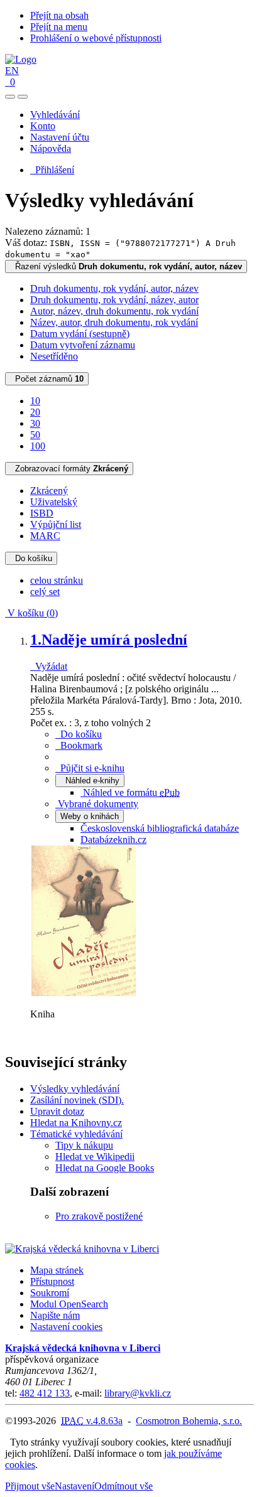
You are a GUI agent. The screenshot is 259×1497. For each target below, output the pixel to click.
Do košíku (31, 558)
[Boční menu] (10, 97)
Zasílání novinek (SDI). (77, 1100)
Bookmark (78, 745)
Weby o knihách (89, 816)
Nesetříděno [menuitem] (54, 356)
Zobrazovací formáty (69, 468)
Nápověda (50, 148)
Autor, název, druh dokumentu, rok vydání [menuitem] (114, 311)
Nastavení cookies (66, 1326)
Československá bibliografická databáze (159, 828)
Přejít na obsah (59, 15)
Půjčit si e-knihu (89, 768)
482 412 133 (44, 1393)
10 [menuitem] (35, 400)
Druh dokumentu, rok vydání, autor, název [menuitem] (114, 288)
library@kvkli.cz (137, 1393)
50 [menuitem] (35, 434)
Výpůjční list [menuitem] (55, 524)
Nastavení (74, 1486)
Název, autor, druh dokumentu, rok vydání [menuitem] (114, 322)
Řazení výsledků (126, 266)
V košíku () (31, 613)
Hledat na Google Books (104, 1167)
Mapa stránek (57, 1270)
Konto (42, 126)
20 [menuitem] (35, 412)
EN (12, 70)
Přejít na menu (58, 26)
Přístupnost (52, 1281)
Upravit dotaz (57, 1111)
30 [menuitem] (35, 423)
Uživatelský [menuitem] (53, 501)
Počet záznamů (47, 379)
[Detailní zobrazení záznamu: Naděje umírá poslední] (83, 992)
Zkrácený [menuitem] (49, 490)
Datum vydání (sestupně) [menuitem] (80, 333)
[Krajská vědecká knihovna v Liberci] (82, 1248)
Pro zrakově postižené (99, 1216)
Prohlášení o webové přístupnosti (96, 38)
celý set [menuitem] (45, 591)
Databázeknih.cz (113, 839)
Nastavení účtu (59, 137)
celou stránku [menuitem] (56, 580)
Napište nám (55, 1315)
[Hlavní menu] (23, 97)
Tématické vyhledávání (76, 1134)
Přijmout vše (30, 1486)
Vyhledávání (55, 114)
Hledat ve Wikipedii (95, 1156)
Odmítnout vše (123, 1486)
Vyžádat (48, 666)
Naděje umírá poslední (108, 639)
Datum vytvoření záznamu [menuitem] (82, 345)
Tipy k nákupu (84, 1145)
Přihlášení (52, 169)
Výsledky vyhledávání (74, 1088)
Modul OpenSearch (69, 1304)
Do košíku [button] (78, 734)
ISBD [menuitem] (41, 513)
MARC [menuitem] (45, 535)
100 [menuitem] (37, 446)
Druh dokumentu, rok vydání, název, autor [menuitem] (114, 299)
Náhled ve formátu (130, 792)
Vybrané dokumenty (96, 803)
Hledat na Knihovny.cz (76, 1122)
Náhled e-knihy (89, 780)
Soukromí (49, 1292)
